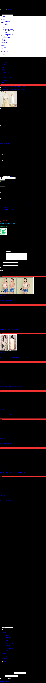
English (3, 45)
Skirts (3, 75)
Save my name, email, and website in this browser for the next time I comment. (19, 268)
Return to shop (7, 33)
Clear (11, 176)
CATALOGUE (5, 44)
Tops (3, 67)
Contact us (4, 49)
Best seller (4, 62)
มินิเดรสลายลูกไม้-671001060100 (7, 500)
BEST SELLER (7, 21)
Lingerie (6, 36)
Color (1, 176)
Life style (4, 653)
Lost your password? (4, 681)
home (3, 16)
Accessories (7, 37)
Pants (3, 70)
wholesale (4, 42)
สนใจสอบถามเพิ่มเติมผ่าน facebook (7, 223)
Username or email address (6, 673)
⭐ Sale (4, 47)
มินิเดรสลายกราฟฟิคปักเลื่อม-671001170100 (9, 357)
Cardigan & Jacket (8, 29)
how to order (5, 655)
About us (4, 18)
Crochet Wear (7, 23)
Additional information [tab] (7, 209)
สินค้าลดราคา (5, 64)
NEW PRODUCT (5, 61)
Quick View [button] (2, 295)
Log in (10, 678)
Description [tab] (5, 207)
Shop (3, 19)
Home (1, 143)
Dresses (4, 69)
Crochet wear (5, 66)
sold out (4, 82)
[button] (3, 22)
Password (2, 676)
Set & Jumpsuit (7, 31)
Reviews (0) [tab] (4, 211)
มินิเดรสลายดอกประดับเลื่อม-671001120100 (9, 415)
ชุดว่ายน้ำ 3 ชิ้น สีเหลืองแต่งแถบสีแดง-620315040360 (11, 386)
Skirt (5, 32)
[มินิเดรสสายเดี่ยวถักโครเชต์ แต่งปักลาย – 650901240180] (5, 159)
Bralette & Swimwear (9, 34)
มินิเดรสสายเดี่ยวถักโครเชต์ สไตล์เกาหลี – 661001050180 (12, 472)
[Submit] (2, 629)
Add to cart (2, 179)
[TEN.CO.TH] (6, 9)
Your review (3, 260)
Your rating (3, 251)
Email (1, 265)
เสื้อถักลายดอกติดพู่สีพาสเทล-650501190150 (9, 300)
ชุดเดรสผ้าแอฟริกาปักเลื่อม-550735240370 (9, 329)
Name (1, 262)
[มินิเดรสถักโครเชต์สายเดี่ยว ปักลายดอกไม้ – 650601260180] (5, 165)
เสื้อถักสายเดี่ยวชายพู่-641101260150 (8, 443)
